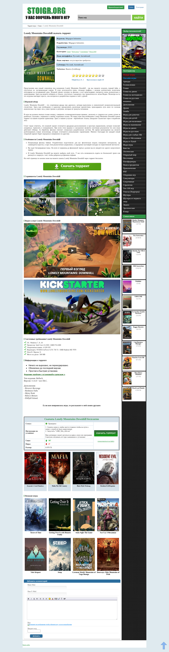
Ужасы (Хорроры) (131, 192)
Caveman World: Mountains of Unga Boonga (84, 573)
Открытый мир (129, 155)
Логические (128, 151)
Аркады (126, 81)
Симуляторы (128, 178)
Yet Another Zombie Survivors (138, 312)
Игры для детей (130, 118)
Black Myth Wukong (83, 486)
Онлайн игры (129, 78)
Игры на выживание (132, 125)
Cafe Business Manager (138, 343)
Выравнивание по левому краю (40, 598)
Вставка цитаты (58, 598)
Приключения (129, 168)
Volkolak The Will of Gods (138, 251)
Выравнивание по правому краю (46, 598)
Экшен (126, 205)
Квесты (126, 148)
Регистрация (140, 7)
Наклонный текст (31, 598)
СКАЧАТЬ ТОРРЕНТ (106, 433)
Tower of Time (35, 533)
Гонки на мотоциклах (132, 95)
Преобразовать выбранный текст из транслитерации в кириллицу (61, 598)
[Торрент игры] (47, 22)
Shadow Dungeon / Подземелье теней (138, 221)
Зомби (126, 111)
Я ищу (126, 211)
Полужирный (28, 598)
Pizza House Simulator (138, 373)
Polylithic (138, 281)
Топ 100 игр (128, 188)
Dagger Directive (138, 327)
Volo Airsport (36, 572)
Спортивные (84, 52)
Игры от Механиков (132, 138)
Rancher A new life (138, 357)
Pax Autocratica (138, 235)
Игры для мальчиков (132, 121)
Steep (60, 572)
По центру (43, 598)
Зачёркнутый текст (37, 598)
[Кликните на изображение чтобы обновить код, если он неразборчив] (50, 624)
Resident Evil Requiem (107, 486)
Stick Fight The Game (84, 533)
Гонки (69, 52)
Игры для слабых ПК (132, 135)
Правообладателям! (115, 7)
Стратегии (127, 185)
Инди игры (75, 52)
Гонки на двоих (130, 91)
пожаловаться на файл (106, 441)
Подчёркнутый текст (34, 598)
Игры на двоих (129, 128)
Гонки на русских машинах (131, 100)
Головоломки (129, 85)
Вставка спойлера (64, 598)
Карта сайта (26, 645)
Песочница (128, 158)
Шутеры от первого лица (132, 200)
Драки (126, 108)
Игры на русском (131, 131)
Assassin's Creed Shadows (35, 486)
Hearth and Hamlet (138, 388)
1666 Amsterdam (138, 266)
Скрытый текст (56, 598)
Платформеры (129, 161)
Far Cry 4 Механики (108, 533)
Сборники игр (129, 175)
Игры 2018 (92, 52)
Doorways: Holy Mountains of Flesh (108, 573)
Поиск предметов (131, 165)
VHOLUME (138, 296)
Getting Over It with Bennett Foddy (60, 534)
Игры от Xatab (129, 141)
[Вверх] (164, 646)
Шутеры (127, 195)
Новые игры (129, 75)
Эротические (129, 208)
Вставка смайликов (49, 598)
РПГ (125, 171)
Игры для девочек (131, 115)
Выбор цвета (52, 598)
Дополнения (128, 105)
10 (103, 75)
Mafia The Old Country (59, 486)
